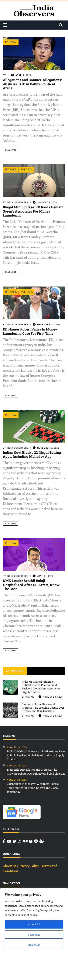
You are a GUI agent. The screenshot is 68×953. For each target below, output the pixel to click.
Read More (10, 150)
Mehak (30, 696)
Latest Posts (15, 671)
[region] (34, 920)
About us (9, 866)
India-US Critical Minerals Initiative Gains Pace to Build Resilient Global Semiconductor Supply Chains (41, 687)
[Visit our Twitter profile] (14, 841)
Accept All (34, 924)
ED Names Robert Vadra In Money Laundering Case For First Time (30, 331)
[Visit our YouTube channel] (9, 841)
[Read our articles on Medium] (25, 841)
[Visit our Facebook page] (4, 841)
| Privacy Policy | (28, 866)
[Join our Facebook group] (41, 841)
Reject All (34, 945)
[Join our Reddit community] (36, 841)
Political (11, 42)
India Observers (17, 202)
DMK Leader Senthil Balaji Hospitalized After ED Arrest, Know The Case (31, 584)
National (11, 169)
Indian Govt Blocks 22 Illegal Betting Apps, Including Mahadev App (32, 454)
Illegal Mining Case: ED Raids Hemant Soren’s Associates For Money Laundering (33, 211)
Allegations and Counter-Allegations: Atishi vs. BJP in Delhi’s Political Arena (32, 84)
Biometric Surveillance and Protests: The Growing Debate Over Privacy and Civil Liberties (43, 707)
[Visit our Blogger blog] (30, 841)
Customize (34, 934)
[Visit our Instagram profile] (19, 841)
